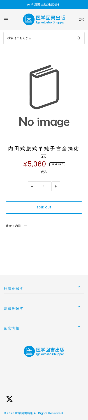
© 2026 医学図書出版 (18, 413)
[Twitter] (9, 399)
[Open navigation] (10, 19)
